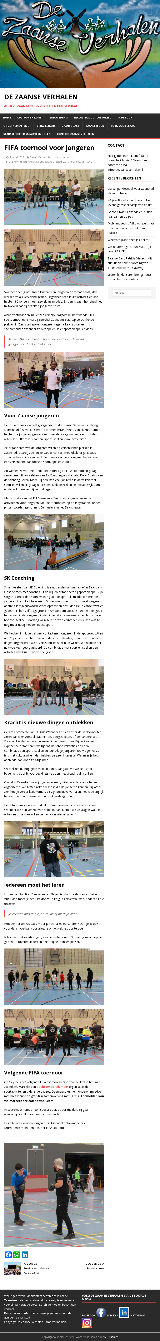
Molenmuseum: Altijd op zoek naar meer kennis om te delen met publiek (131, 228)
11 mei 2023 (17, 157)
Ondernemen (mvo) (16, 126)
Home (7, 117)
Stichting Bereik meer (52, 1087)
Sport (39, 161)
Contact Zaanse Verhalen (75, 134)
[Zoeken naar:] (131, 293)
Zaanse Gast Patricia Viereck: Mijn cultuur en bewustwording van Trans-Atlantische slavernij (130, 263)
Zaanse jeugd (95, 126)
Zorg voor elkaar (123, 126)
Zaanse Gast (70, 126)
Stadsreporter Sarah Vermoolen (27, 134)
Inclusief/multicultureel (92, 117)
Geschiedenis (58, 117)
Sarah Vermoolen (41, 157)
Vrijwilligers (46, 126)
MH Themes (111, 1337)
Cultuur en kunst (30, 117)
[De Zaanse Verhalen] (80, 86)
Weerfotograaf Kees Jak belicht (129, 240)
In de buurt (126, 117)
